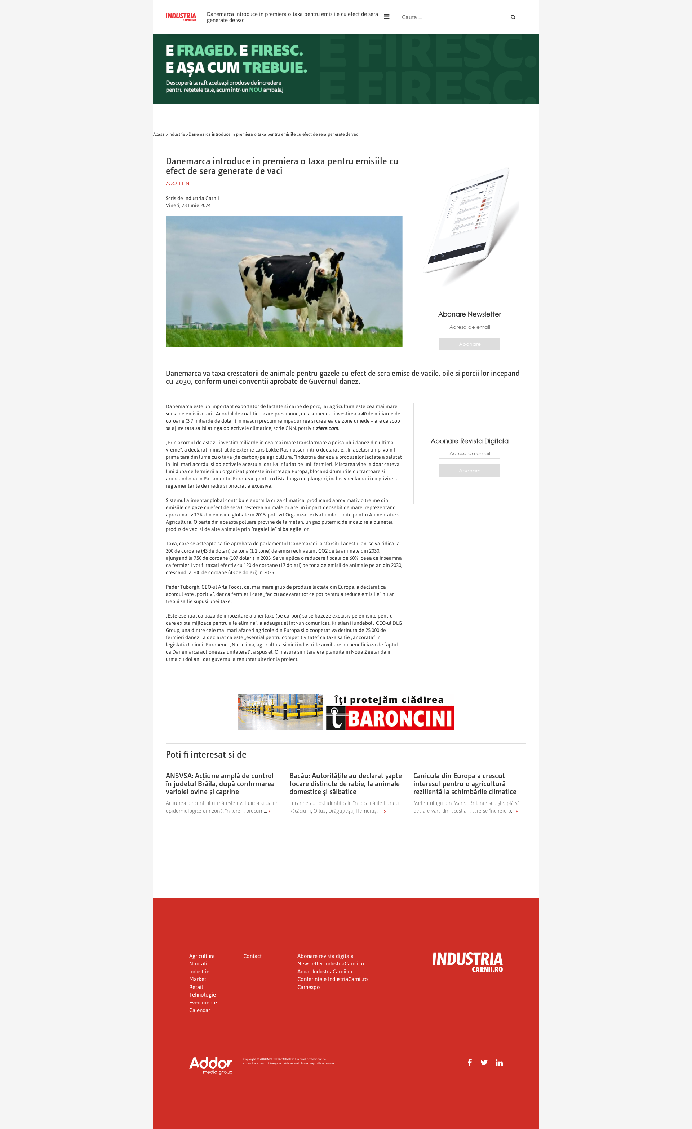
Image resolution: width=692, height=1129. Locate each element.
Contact (252, 956)
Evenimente (203, 1002)
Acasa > (160, 134)
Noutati (198, 963)
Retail (196, 987)
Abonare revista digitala (325, 956)
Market (197, 979)
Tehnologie (202, 994)
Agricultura (202, 956)
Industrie (199, 971)
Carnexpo (308, 987)
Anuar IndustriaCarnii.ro (324, 971)
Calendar (199, 1010)
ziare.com (327, 428)
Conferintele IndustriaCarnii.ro (332, 979)
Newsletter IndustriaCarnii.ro (330, 963)
